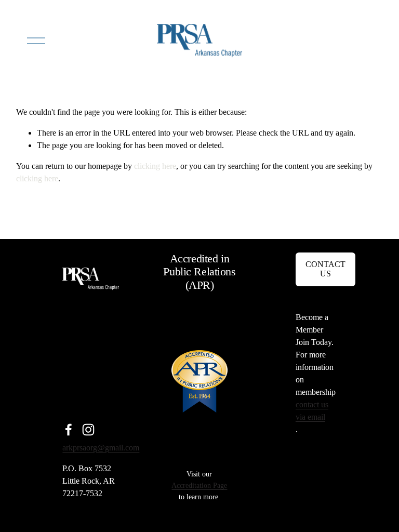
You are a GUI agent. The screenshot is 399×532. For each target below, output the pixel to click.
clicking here (155, 166)
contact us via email (312, 410)
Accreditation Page (199, 485)
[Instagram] (88, 429)
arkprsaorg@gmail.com (100, 447)
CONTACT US (325, 269)
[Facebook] (68, 429)
